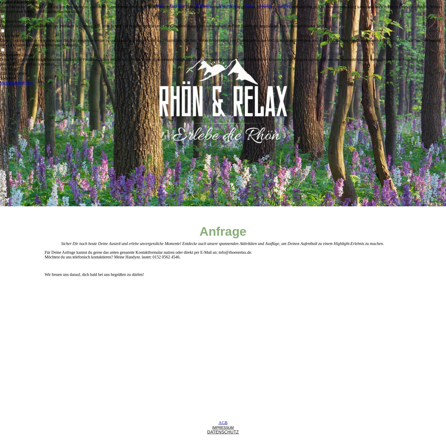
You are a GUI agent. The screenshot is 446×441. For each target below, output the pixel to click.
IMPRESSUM (223, 428)
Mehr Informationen (16, 82)
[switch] (2, 16)
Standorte (177, 5)
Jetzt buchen (228, 5)
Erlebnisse (203, 5)
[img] (223, 103)
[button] (223, 69)
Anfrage (284, 5)
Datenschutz (223, 432)
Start (159, 5)
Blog (249, 5)
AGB (223, 423)
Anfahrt (265, 5)
